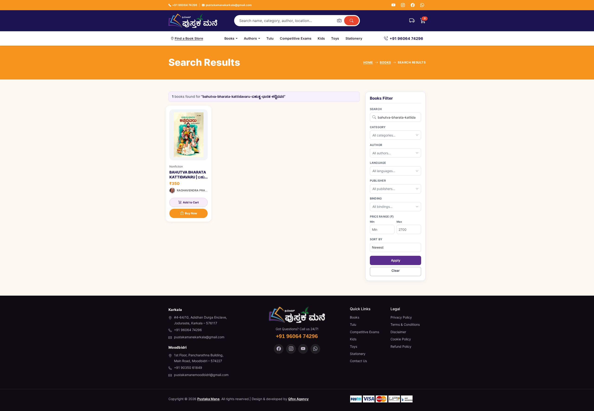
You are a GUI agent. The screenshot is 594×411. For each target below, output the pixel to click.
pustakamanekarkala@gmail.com (229, 5)
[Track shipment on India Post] (412, 20)
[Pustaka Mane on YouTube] (303, 349)
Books (354, 317)
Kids (321, 38)
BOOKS (385, 62)
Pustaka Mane (208, 399)
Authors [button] (250, 38)
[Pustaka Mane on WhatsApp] (315, 349)
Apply (395, 260)
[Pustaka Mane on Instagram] (291, 349)
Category (378, 127)
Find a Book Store (189, 38)
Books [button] (229, 38)
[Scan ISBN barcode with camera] (339, 20)
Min (372, 221)
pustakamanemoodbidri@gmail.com (201, 375)
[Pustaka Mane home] (192, 20)
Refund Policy (401, 346)
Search (376, 109)
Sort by (376, 239)
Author (376, 145)
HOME (368, 62)
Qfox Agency (298, 399)
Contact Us (358, 361)
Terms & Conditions (405, 324)
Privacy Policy (401, 317)
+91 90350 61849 (188, 368)
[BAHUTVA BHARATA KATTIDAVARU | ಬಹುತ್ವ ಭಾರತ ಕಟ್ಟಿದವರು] (188, 164)
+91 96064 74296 (184, 5)
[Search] (351, 20)
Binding (376, 198)
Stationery (353, 38)
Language (378, 162)
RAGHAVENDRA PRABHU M (195, 190)
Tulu (270, 38)
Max (399, 221)
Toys (335, 38)
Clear (395, 270)
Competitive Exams (295, 38)
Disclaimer (398, 332)
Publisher (378, 180)
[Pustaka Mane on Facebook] (279, 349)
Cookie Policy (401, 339)
